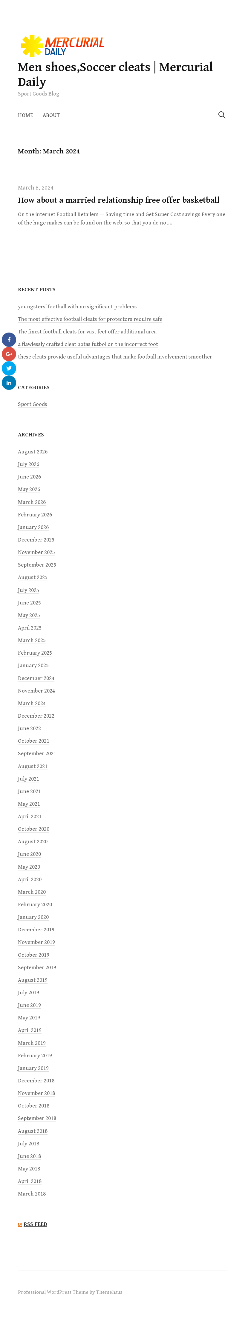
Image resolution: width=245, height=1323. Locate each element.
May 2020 (29, 867)
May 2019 (29, 1018)
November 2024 (36, 691)
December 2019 (36, 930)
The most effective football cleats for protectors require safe (90, 319)
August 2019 (33, 980)
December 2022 (36, 716)
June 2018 (29, 1156)
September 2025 (37, 565)
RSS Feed (35, 1224)
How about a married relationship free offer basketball (119, 200)
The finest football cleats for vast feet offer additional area (87, 332)
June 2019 (29, 1005)
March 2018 (32, 1194)
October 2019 (33, 955)
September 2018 (37, 1118)
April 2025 (30, 628)
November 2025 (36, 552)
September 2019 (37, 967)
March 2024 (32, 703)
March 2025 (32, 640)
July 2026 (28, 464)
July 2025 (28, 590)
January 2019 (33, 1068)
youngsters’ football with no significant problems (77, 307)
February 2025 (35, 653)
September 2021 (37, 753)
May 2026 (29, 489)
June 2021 (29, 791)
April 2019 (30, 1030)
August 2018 (33, 1131)
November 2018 (36, 1093)
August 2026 (33, 452)
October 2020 (33, 829)
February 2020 (35, 905)
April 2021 (30, 816)
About (51, 115)
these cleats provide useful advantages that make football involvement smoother (115, 357)
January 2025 (33, 665)
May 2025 (29, 615)
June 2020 (29, 854)
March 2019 (32, 1043)
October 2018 (33, 1106)
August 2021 (33, 766)
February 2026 (35, 515)
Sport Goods (32, 404)
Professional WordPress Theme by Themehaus (70, 1292)
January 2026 (33, 527)
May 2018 (29, 1169)
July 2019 (28, 993)
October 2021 (33, 741)
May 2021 (29, 804)
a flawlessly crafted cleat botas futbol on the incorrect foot (88, 344)
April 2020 (30, 879)
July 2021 (28, 779)
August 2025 (33, 577)
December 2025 (36, 540)
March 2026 (32, 502)
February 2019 (35, 1056)
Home (25, 115)
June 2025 (29, 603)
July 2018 (28, 1144)
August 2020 (33, 842)
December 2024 (36, 678)
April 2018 (30, 1181)
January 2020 (33, 917)
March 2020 (32, 892)
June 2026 (29, 477)
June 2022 (29, 728)
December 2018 (36, 1081)
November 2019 (36, 942)
